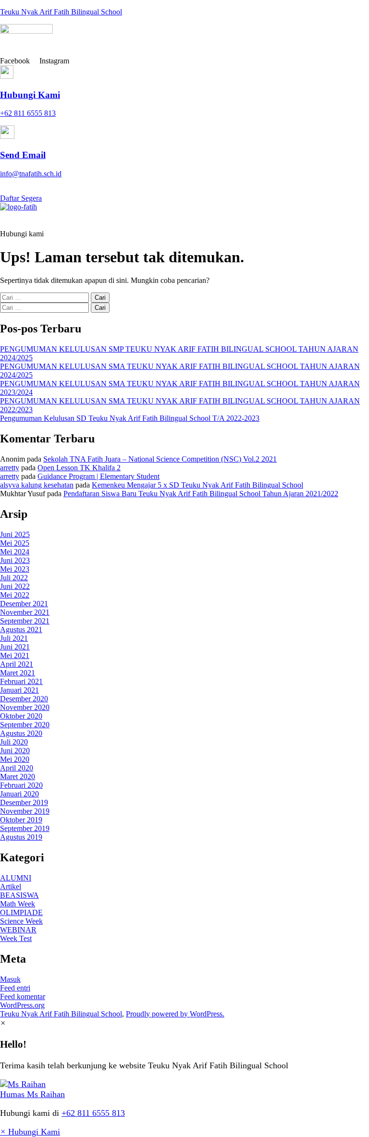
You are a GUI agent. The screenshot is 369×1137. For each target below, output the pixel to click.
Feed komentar (22, 996)
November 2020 (24, 707)
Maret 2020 (17, 776)
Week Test (16, 938)
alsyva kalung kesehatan (37, 485)
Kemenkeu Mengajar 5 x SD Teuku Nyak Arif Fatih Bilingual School (197, 485)
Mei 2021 (14, 655)
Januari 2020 (19, 794)
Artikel (10, 886)
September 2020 (24, 725)
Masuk (10, 979)
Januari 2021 (19, 690)
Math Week (17, 904)
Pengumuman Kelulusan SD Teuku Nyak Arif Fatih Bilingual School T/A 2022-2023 (129, 418)
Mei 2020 (14, 759)
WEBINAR (18, 930)
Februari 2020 (21, 785)
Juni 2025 (15, 534)
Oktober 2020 (21, 716)
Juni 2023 (15, 560)
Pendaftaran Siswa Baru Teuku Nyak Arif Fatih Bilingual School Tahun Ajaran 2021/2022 (200, 493)
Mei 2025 (14, 543)
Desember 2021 (24, 603)
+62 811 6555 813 (93, 1113)
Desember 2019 (24, 802)
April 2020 (16, 768)
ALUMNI (15, 878)
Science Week (21, 921)
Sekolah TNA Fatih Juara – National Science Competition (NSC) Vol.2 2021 (160, 459)
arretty (9, 468)
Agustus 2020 (21, 733)
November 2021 (24, 612)
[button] (184, 220)
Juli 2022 (14, 578)
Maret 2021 (17, 673)
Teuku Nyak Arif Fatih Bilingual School (61, 12)
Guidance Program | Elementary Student (98, 476)
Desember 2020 (24, 699)
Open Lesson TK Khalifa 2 (79, 468)
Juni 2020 (15, 750)
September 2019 (24, 828)
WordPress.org (22, 1005)
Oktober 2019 (21, 820)
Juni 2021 (15, 647)
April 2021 (16, 664)
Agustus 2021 (21, 629)
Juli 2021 (14, 638)
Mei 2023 (14, 569)
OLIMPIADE (21, 912)
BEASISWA (19, 895)
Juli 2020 (14, 742)
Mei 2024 (14, 552)
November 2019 (24, 811)
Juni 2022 (15, 586)
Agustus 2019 (21, 837)
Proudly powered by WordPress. (175, 1014)
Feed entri (15, 988)
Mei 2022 (14, 595)
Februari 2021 (21, 681)
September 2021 (24, 621)
